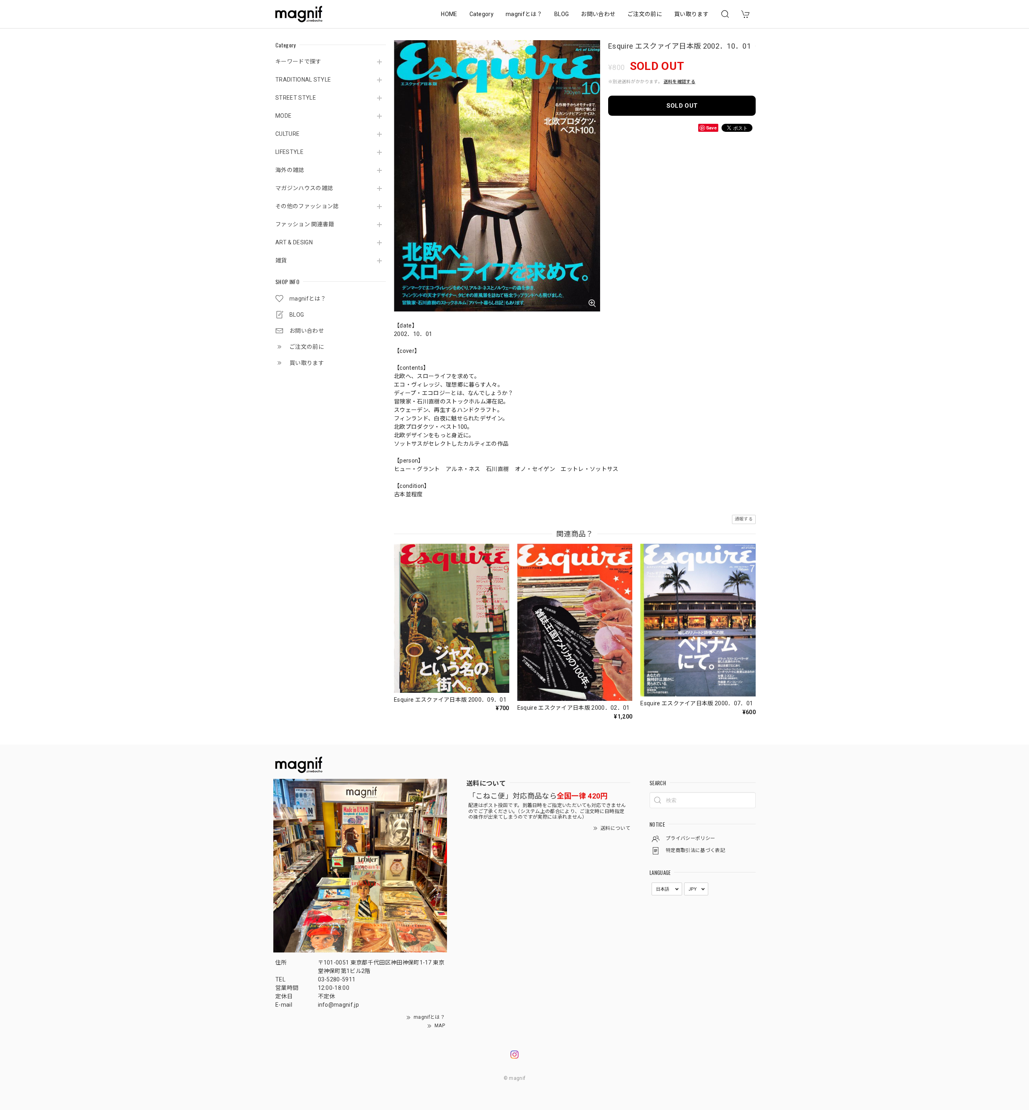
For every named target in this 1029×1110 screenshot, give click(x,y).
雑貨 (281, 260)
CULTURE (287, 134)
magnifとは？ (524, 14)
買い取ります (691, 14)
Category (481, 14)
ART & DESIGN (294, 242)
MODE (283, 116)
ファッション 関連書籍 (304, 224)
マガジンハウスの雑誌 (304, 188)
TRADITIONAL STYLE (303, 79)
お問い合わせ (598, 14)
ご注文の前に (644, 14)
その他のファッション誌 (307, 206)
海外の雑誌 (289, 170)
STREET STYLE (295, 97)
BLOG (561, 14)
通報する (744, 519)
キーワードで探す (298, 61)
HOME (449, 14)
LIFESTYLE (289, 152)
